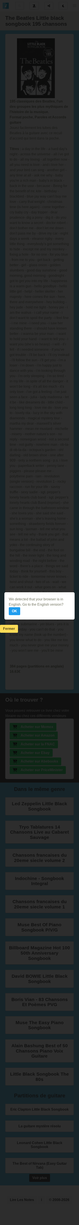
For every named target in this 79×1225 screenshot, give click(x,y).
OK (14, 611)
